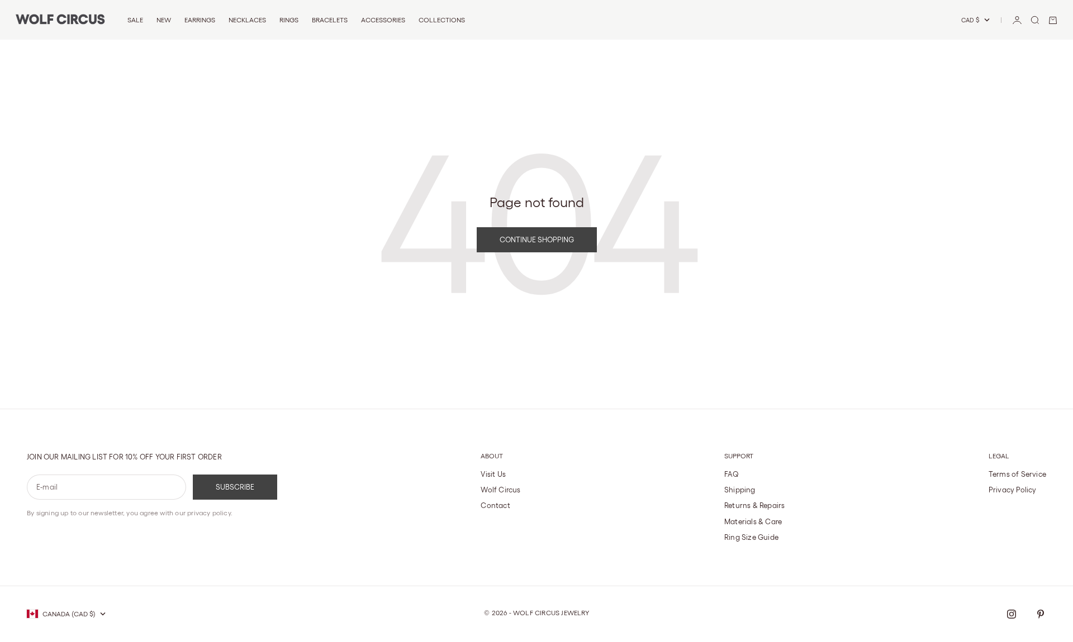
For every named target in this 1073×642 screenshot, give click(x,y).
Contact (495, 505)
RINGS (288, 19)
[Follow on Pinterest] (1040, 614)
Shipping (740, 490)
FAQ (731, 474)
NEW (163, 19)
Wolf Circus (500, 490)
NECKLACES (247, 19)
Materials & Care (753, 522)
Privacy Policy (1013, 490)
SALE (135, 19)
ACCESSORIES (383, 19)
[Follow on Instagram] (1011, 614)
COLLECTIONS (442, 19)
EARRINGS (199, 19)
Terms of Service (1017, 474)
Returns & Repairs (754, 505)
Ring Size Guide (751, 537)
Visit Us (493, 474)
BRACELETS (330, 19)
